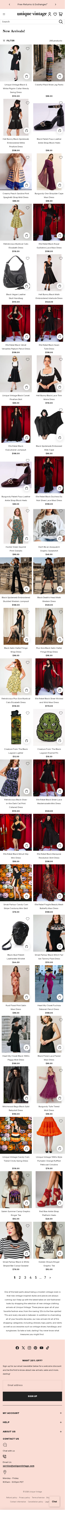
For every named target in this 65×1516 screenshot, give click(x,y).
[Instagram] (29, 1348)
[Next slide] (55, 4)
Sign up (32, 1396)
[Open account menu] (49, 14)
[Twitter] (23, 1348)
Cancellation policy (35, 1502)
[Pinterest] (35, 1348)
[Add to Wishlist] (28, 49)
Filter (11, 41)
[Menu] (4, 14)
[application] (54, 1501)
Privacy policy (24, 1497)
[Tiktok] (47, 1348)
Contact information (18, 1502)
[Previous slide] (9, 4)
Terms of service (38, 1497)
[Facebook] (17, 1348)
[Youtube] (41, 1348)
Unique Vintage (35, 1492)
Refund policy (11, 1497)
